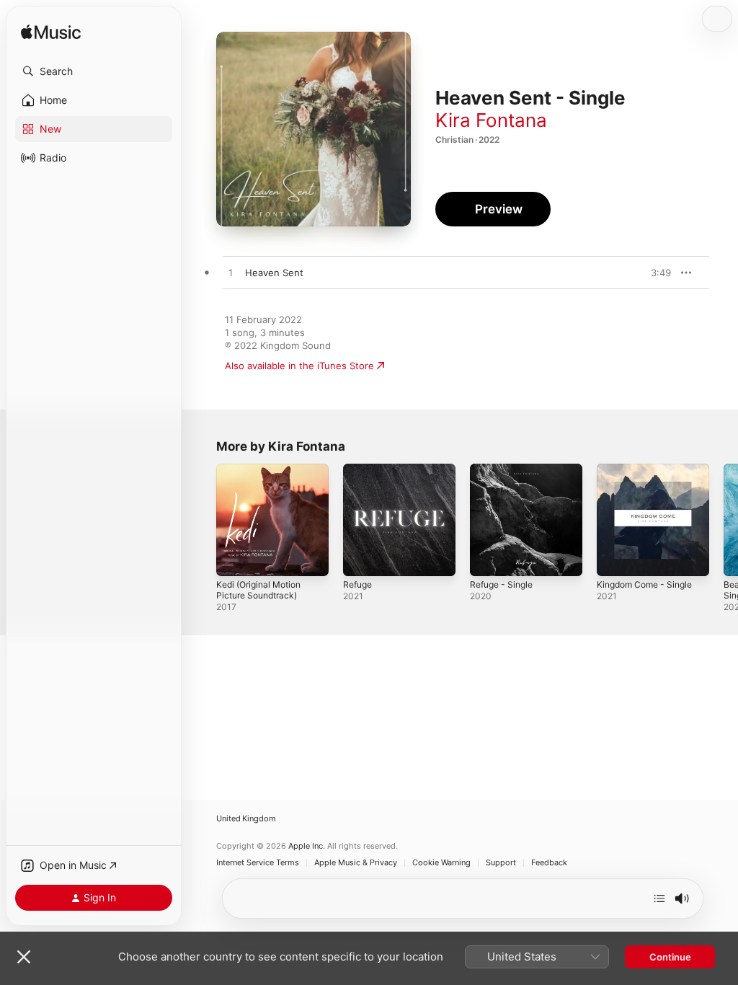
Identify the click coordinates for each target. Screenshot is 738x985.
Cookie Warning (441, 863)
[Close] (23, 956)
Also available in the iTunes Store (299, 365)
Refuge (357, 584)
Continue (670, 957)
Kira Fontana (491, 120)
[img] (51, 33)
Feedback (549, 863)
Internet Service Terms (257, 863)
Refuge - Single (501, 584)
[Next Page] (723, 520)
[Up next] (659, 898)
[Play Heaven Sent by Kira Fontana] (230, 273)
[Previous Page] (202, 520)
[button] (94, 71)
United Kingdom (246, 819)
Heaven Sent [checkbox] (274, 272)
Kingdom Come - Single (644, 584)
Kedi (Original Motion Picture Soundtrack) (258, 590)
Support (501, 863)
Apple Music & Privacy (355, 863)
